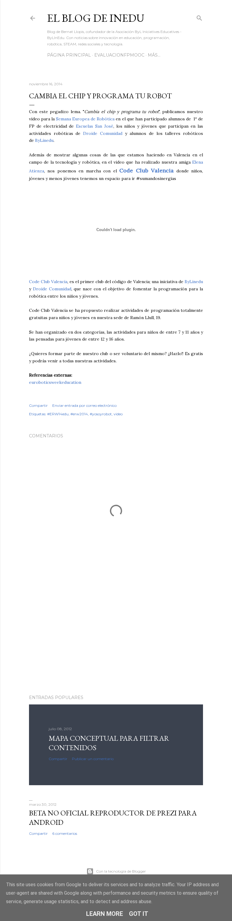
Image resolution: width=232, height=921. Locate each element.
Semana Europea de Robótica (85, 119)
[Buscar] (199, 17)
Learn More (104, 913)
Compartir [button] (38, 405)
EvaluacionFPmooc (119, 55)
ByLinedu (44, 140)
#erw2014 (79, 414)
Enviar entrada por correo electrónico (84, 405)
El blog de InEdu (95, 18)
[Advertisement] (116, 637)
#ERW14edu (58, 414)
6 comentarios (64, 833)
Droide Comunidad (102, 133)
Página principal (69, 55)
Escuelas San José (94, 126)
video (118, 414)
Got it (138, 913)
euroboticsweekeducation (55, 382)
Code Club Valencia (48, 281)
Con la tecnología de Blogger (121, 871)
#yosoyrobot (101, 414)
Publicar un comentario (93, 758)
